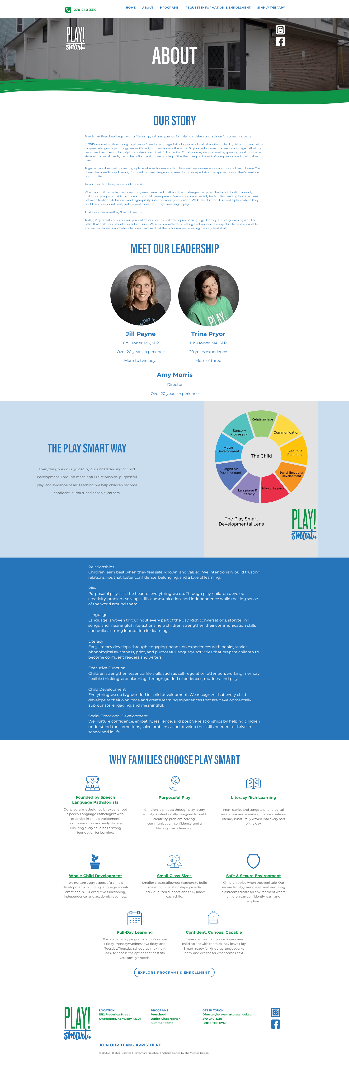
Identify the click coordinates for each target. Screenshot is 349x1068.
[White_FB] (280, 41)
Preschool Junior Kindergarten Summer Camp (165, 1019)
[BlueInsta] (275, 1012)
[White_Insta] (280, 29)
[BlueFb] (275, 1024)
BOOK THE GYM (214, 1023)
